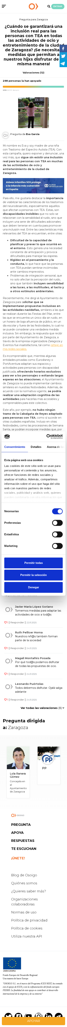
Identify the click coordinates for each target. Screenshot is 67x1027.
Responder (17, 622)
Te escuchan (23, 849)
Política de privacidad (29, 920)
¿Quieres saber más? (28, 891)
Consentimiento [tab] (14, 446)
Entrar (57, 6)
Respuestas (22, 841)
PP (44, 768)
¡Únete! (18, 858)
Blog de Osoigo (24, 875)
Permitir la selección (33, 575)
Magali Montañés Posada (32, 658)
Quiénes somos (24, 883)
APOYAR (33, 1021)
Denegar (33, 587)
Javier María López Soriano (34, 606)
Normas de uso (23, 912)
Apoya (17, 833)
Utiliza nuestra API (26, 936)
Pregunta (21, 825)
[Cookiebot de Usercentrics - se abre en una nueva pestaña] (47, 436)
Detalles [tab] (36, 446)
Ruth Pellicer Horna (29, 632)
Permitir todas (33, 562)
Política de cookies (26, 928)
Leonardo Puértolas (29, 684)
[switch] (57, 523)
